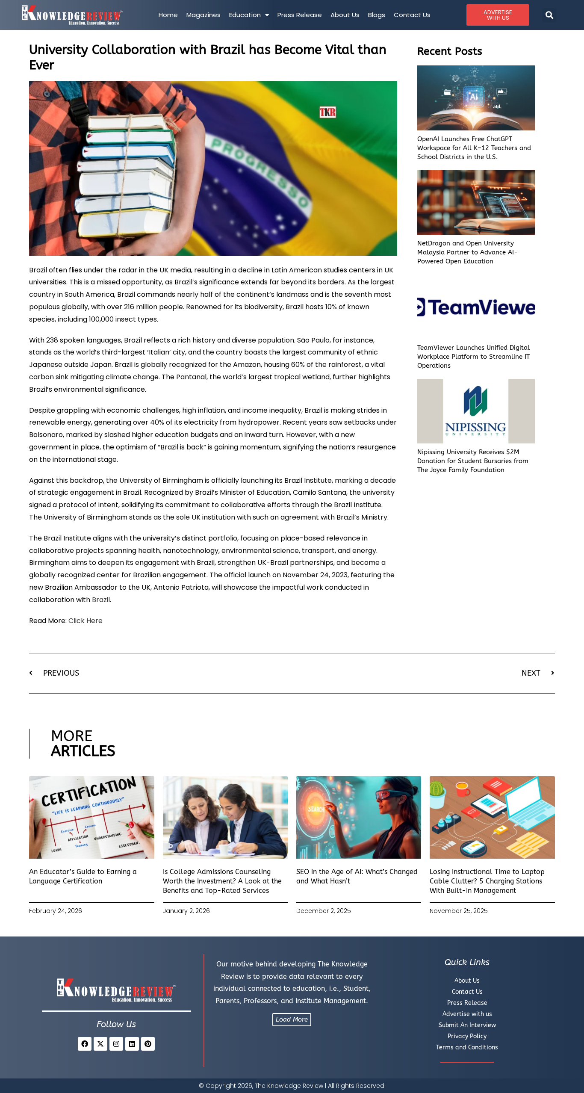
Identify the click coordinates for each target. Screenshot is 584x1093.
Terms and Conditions (467, 1047)
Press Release (299, 14)
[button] (549, 15)
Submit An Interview (467, 1025)
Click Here (85, 621)
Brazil (101, 600)
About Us (345, 14)
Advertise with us (467, 1014)
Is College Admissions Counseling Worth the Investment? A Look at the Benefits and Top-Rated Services (222, 881)
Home (168, 14)
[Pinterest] (148, 1044)
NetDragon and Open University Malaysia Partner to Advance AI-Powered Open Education (467, 252)
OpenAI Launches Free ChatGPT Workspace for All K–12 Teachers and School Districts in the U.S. (474, 148)
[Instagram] (116, 1044)
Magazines (203, 14)
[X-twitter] (100, 1044)
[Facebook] (84, 1044)
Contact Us (412, 14)
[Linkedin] (132, 1044)
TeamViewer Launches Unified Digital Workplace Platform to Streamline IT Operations (473, 356)
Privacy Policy (467, 1036)
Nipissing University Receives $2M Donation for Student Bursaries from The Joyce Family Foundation (472, 461)
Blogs (376, 14)
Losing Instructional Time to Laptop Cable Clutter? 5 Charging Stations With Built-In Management (487, 881)
